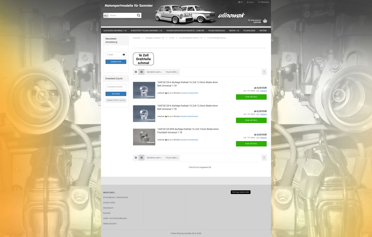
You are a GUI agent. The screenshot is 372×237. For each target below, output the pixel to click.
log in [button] (251, 2)
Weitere (263, 31)
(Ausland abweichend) (189, 93)
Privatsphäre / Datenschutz (115, 197)
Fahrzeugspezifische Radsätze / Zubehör (185, 31)
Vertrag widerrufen (240, 192)
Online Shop (176, 233)
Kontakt (106, 213)
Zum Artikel (251, 97)
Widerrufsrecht (110, 223)
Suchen (116, 94)
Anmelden (116, 62)
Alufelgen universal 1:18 (115, 31)
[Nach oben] (364, 232)
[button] (240, 2)
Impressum (108, 208)
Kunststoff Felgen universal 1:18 (146, 31)
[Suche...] (138, 15)
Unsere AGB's (109, 202)
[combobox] (154, 72)
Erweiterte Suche (116, 100)
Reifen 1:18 (234, 31)
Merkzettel (264, 2)
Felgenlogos (249, 31)
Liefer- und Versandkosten (115, 218)
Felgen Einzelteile (216, 31)
